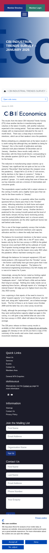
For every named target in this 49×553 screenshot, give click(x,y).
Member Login (35, 8)
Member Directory (14, 8)
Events (9, 364)
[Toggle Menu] (24, 14)
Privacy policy (41, 518)
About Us (9, 357)
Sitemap (9, 408)
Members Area (11, 370)
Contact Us (10, 367)
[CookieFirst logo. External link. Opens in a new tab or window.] (3, 520)
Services (9, 361)
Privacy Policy (11, 414)
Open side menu (9, 99)
